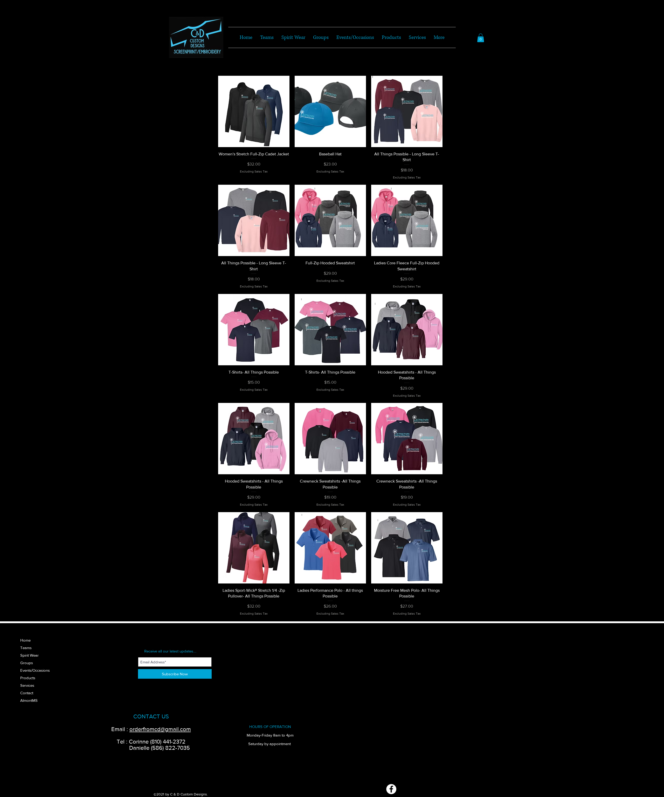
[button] (480, 37)
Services (27, 685)
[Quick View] (253, 111)
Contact (26, 693)
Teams (26, 647)
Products (27, 678)
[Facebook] (391, 789)
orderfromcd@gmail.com (160, 729)
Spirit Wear (29, 655)
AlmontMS (29, 700)
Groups (26, 663)
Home (25, 640)
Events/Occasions (35, 670)
